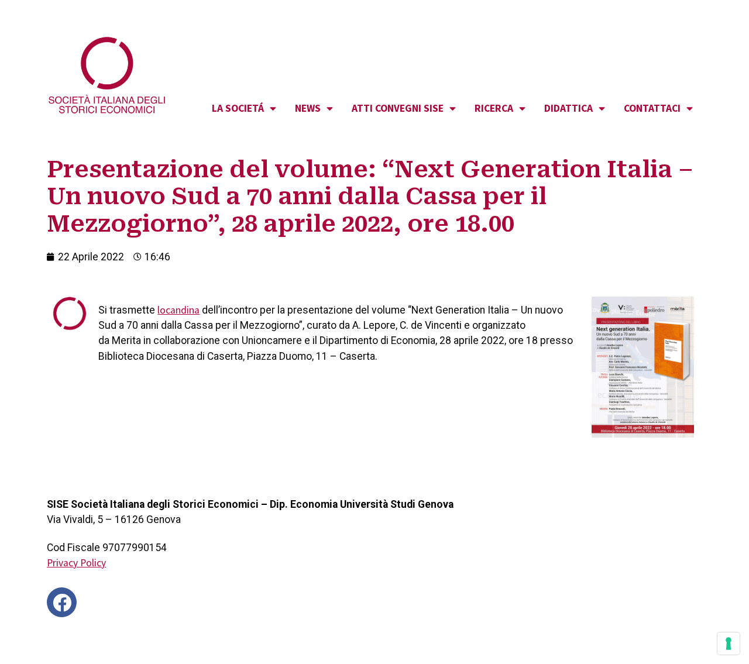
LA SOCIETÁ (238, 108)
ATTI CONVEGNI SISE (398, 108)
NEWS (308, 108)
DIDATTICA (568, 108)
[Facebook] (62, 602)
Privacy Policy (76, 562)
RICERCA (494, 108)
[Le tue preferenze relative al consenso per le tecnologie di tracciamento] (728, 643)
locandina (178, 310)
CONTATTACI (652, 108)
